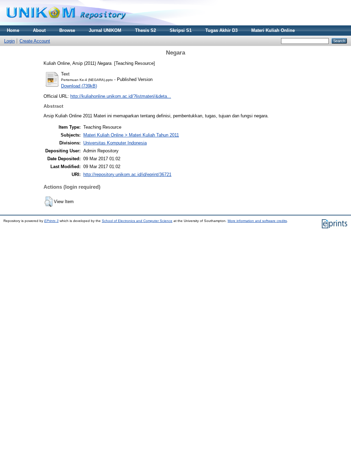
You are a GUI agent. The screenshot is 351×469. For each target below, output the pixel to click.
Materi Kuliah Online (273, 30)
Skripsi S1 (181, 30)
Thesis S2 (145, 30)
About (39, 30)
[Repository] (66, 23)
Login (9, 41)
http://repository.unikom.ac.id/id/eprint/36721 (127, 174)
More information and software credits (257, 221)
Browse (67, 30)
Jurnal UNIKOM (105, 30)
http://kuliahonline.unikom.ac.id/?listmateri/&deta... (120, 96)
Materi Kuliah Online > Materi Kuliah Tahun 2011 (131, 135)
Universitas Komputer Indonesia (115, 142)
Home (13, 30)
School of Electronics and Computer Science (137, 221)
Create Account (35, 41)
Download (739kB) (79, 86)
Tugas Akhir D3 (221, 30)
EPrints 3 (51, 221)
